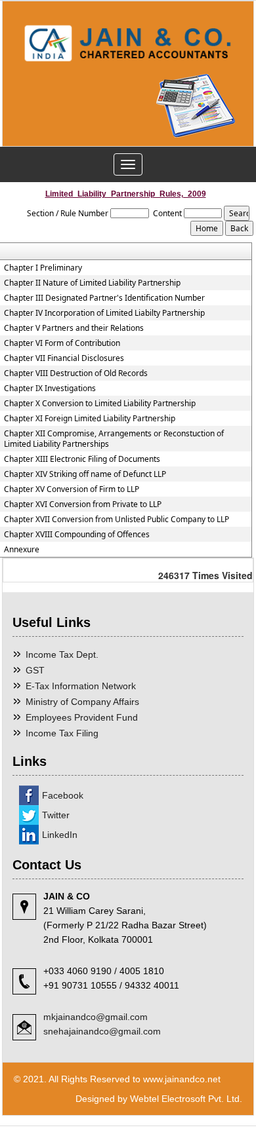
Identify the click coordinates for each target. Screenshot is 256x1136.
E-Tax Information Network (81, 686)
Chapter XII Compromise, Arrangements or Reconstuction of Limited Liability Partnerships (114, 438)
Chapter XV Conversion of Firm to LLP (71, 489)
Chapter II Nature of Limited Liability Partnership (92, 283)
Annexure (21, 549)
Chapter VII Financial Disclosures (64, 358)
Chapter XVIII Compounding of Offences (77, 534)
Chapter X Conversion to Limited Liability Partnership (100, 403)
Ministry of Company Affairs (82, 701)
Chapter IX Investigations (50, 388)
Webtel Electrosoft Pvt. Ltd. (186, 1098)
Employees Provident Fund (82, 717)
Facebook (62, 795)
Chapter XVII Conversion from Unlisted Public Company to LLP (116, 519)
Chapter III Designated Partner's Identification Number (104, 298)
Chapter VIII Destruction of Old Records (76, 373)
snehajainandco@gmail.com (102, 1031)
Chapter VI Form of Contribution (62, 343)
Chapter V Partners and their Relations (74, 328)
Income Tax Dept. (62, 654)
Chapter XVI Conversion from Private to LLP (82, 504)
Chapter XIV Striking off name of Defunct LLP (85, 474)
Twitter (56, 815)
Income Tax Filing (62, 733)
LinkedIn (59, 834)
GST (35, 670)
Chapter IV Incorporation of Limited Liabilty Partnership (104, 313)
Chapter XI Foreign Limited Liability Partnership (89, 418)
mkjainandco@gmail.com (95, 1017)
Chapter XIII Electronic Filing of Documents (82, 459)
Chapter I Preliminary (43, 268)
